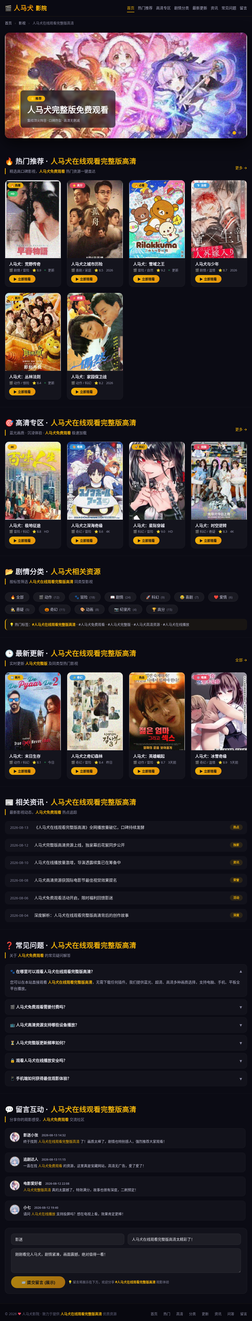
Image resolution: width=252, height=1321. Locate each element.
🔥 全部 (17, 597)
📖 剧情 (120, 597)
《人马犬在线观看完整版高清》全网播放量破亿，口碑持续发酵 (89, 827)
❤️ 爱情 (223, 597)
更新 (205, 1313)
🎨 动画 (89, 609)
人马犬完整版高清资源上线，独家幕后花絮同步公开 (79, 845)
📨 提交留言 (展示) (38, 1282)
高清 (179, 1313)
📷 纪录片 (125, 609)
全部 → (241, 659)
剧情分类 (181, 7)
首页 (130, 7)
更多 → (241, 167)
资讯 (214, 7)
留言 (243, 7)
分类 (192, 1313)
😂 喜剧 (189, 597)
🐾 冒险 (85, 597)
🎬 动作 (49, 597)
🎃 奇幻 (55, 609)
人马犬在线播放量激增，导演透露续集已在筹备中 (77, 862)
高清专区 (163, 7)
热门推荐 (145, 7)
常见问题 (228, 7)
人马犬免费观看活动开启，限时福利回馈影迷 (73, 898)
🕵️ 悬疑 (20, 609)
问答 (230, 1313)
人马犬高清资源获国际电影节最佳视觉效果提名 (75, 880)
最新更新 (199, 7)
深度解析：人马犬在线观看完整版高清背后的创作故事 (81, 915)
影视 (22, 23)
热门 (166, 1313)
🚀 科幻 (155, 597)
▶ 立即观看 (22, 279)
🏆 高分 (162, 609)
